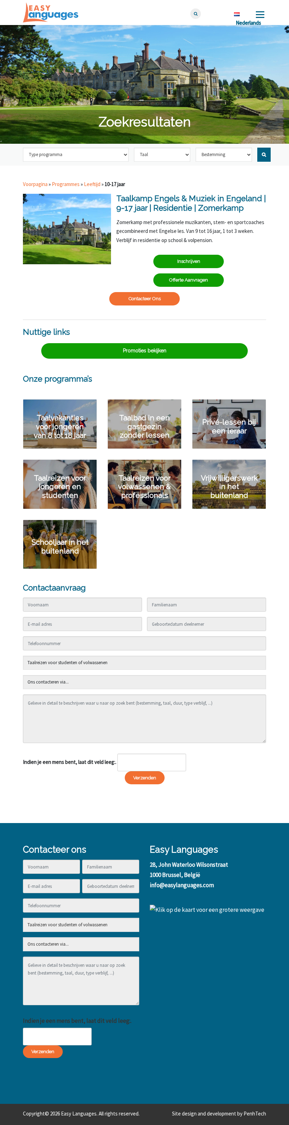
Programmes (66, 184)
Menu (260, 14)
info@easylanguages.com (182, 885)
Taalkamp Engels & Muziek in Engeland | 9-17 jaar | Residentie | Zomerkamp (191, 203)
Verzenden (144, 777)
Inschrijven (188, 261)
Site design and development (204, 1113)
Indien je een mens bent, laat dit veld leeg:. (69, 762)
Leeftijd (92, 184)
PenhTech (255, 1113)
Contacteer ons (145, 298)
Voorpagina (35, 184)
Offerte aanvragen (188, 280)
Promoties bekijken (144, 350)
